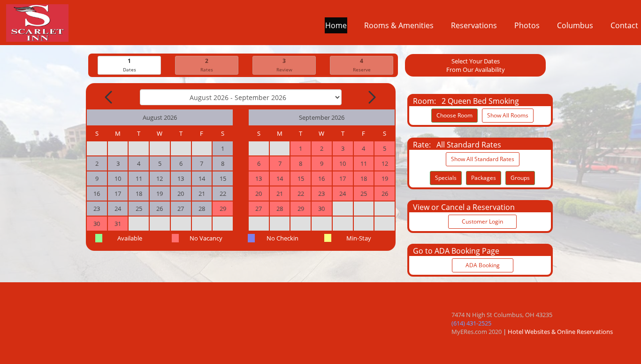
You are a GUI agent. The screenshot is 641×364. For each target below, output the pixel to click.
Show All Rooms (507, 115)
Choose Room (454, 115)
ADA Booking (482, 265)
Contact (624, 25)
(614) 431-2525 (471, 323)
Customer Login (482, 221)
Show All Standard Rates (482, 159)
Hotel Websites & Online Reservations (560, 331)
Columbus (575, 25)
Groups (520, 178)
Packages (483, 178)
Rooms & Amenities (399, 25)
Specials (446, 178)
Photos (527, 25)
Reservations (474, 25)
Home (336, 25)
